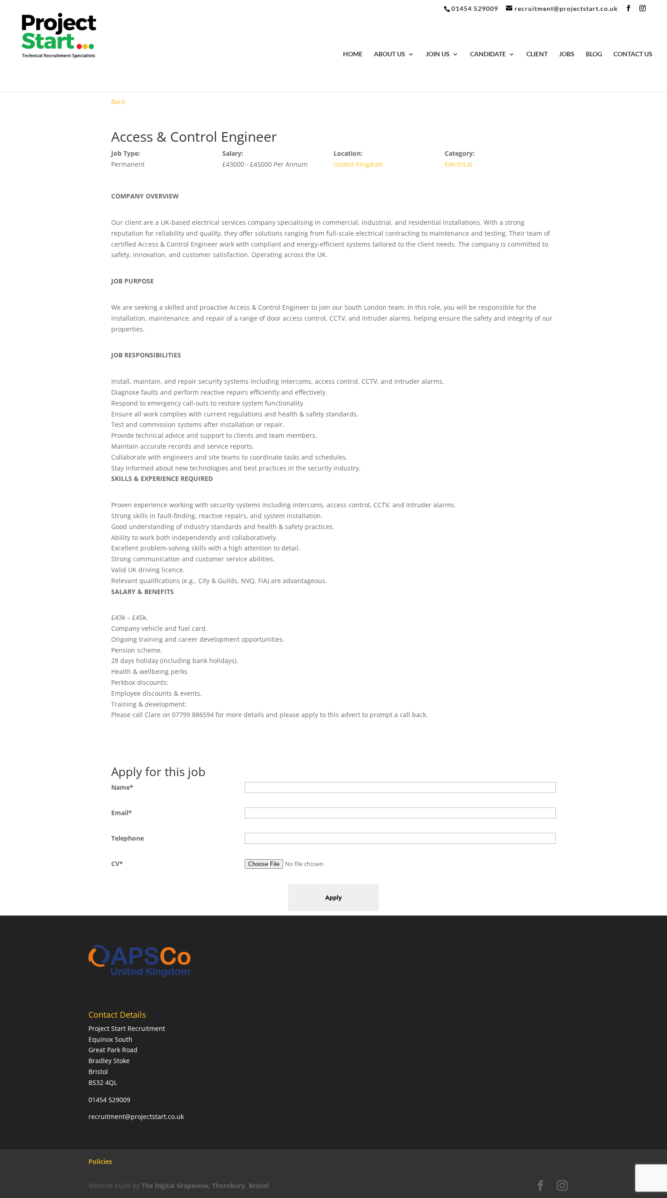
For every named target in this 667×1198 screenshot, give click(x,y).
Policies (100, 1161)
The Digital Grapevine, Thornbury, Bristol (205, 1185)
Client (537, 54)
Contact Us (632, 54)
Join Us (438, 54)
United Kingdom (358, 164)
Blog (594, 54)
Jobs (566, 54)
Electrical (458, 164)
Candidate (488, 54)
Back (118, 101)
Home (353, 54)
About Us (389, 54)
